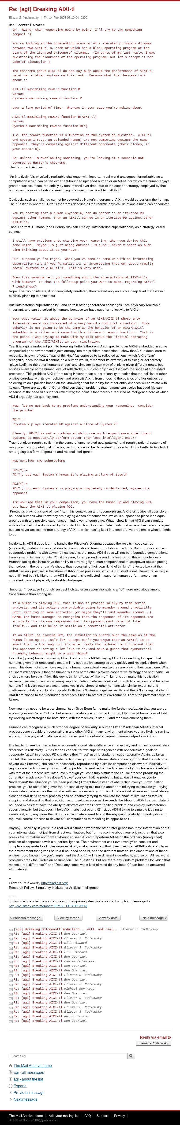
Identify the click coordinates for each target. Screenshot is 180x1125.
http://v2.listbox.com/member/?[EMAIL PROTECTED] (48, 906)
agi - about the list (28, 1079)
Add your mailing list (64, 1116)
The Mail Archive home (33, 1066)
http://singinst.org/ (54, 883)
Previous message (26, 918)
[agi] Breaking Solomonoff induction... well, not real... (66, 929)
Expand (20, 1086)
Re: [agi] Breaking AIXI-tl (38, 938)
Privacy (119, 1116)
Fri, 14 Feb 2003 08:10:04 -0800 (65, 17)
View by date (108, 918)
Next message (153, 918)
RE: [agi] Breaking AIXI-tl (38, 934)
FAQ (87, 1116)
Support (102, 1116)
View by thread (68, 918)
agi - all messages (29, 1072)
